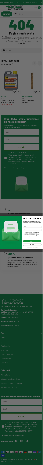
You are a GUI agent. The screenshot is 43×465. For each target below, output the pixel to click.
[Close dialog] (41, 217)
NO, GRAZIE (31, 244)
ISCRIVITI (31, 241)
